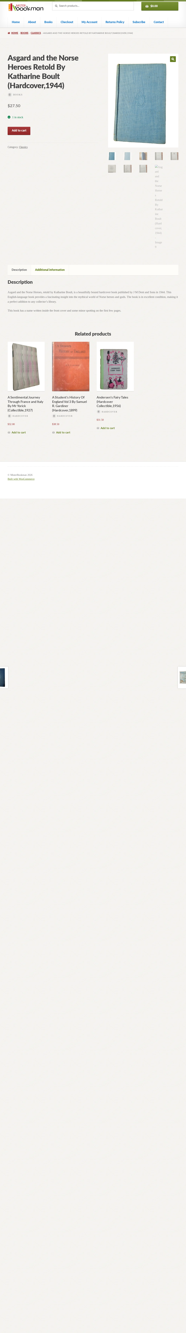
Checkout (67, 22)
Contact (159, 22)
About (32, 22)
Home (16, 22)
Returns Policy (115, 22)
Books (48, 22)
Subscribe (139, 22)
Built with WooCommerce (21, 479)
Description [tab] (19, 269)
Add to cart (19, 130)
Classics (36, 33)
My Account (89, 22)
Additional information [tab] (50, 269)
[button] (173, 59)
